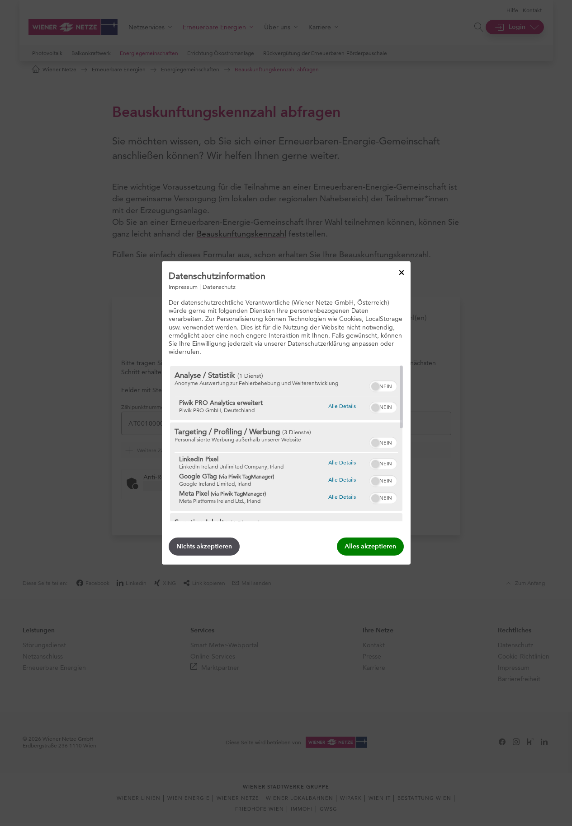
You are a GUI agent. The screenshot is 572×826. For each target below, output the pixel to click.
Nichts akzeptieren (204, 546)
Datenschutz (219, 286)
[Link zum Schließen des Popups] (401, 272)
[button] (375, 386)
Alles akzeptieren (370, 546)
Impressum (183, 286)
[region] (286, 444)
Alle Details (342, 405)
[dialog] (286, 413)
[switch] (383, 385)
